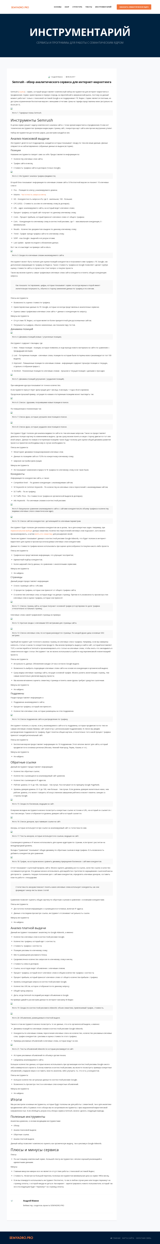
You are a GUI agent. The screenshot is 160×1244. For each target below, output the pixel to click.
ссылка (22, 92)
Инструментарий (103, 7)
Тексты (88, 7)
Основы (57, 7)
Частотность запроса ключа (33, 194)
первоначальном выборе (21, 530)
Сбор (67, 7)
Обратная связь (143, 1238)
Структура (77, 7)
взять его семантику (43, 534)
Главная (116, 1238)
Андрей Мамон (57, 77)
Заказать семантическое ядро (134, 7)
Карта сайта (128, 1238)
